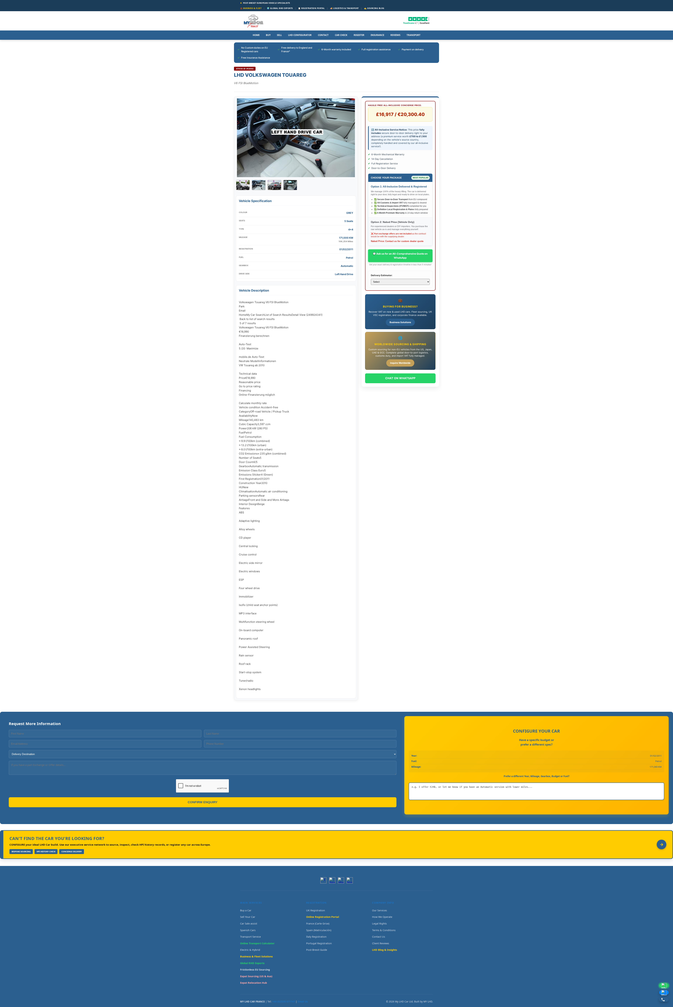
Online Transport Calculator (257, 943)
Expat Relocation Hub (253, 982)
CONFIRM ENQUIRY (202, 802)
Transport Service (250, 936)
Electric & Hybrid (250, 949)
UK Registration (315, 910)
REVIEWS (395, 35)
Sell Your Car (247, 917)
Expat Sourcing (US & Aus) (256, 976)
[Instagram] (350, 880)
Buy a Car (245, 910)
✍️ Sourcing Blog (374, 8)
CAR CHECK (341, 35)
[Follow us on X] (323, 880)
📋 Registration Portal (311, 8)
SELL (279, 35)
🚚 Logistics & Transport (344, 8)
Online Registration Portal (322, 917)
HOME (256, 35)
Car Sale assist (248, 923)
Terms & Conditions (384, 930)
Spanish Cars (248, 930)
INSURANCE (377, 35)
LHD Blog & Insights (384, 949)
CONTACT (323, 35)
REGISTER (359, 35)
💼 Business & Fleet (250, 8)
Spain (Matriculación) (318, 930)
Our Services (379, 910)
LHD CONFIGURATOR (300, 35)
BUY (268, 35)
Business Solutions (400, 322)
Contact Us (378, 936)
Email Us (303, 1001)
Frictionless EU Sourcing (255, 969)
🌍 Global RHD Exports (280, 8)
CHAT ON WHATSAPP (400, 378)
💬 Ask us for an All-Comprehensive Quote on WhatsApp (400, 255)
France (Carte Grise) (317, 923)
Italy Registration (316, 936)
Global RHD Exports (252, 963)
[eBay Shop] (341, 880)
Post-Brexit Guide (316, 949)
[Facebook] (332, 880)
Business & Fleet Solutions (256, 956)
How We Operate (382, 917)
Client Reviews (380, 943)
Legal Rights (379, 923)
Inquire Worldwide (400, 362)
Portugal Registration (319, 943)
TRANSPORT (413, 35)
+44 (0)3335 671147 (283, 1001)
